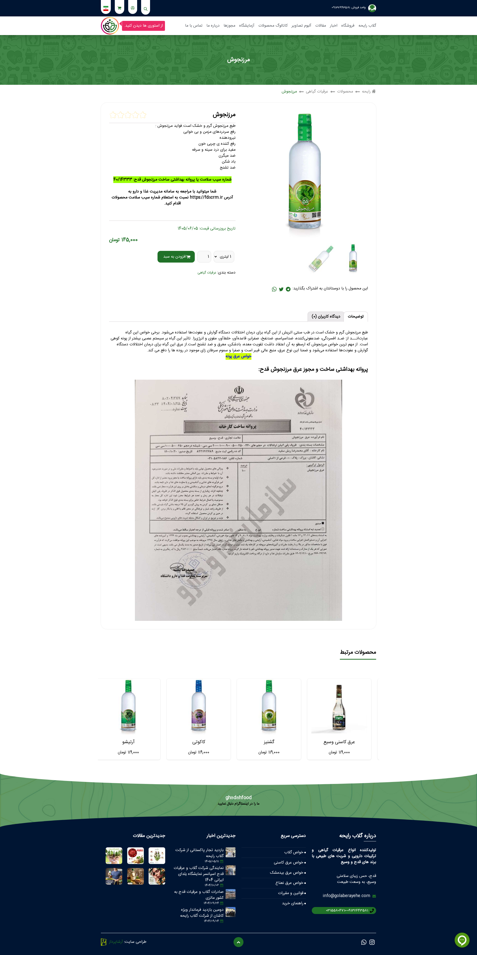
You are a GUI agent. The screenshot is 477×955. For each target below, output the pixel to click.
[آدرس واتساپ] (274, 289)
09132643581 (341, 7)
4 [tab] (251, 769)
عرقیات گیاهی (317, 92)
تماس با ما (193, 25)
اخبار (333, 25)
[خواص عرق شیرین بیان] (135, 876)
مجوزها (229, 25)
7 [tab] (239, 769)
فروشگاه (348, 25)
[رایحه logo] (110, 26)
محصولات (345, 92)
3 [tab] (255, 769)
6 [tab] (243, 769)
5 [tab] (247, 769)
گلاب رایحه (367, 25)
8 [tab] (235, 769)
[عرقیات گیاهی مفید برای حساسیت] (114, 855)
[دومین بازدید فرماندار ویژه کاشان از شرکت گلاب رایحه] (231, 912)
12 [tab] (219, 769)
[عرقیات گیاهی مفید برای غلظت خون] (135, 855)
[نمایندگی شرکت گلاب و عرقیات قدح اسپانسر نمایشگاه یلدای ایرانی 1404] (231, 870)
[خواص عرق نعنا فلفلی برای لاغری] (114, 876)
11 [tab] (223, 769)
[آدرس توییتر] (281, 289)
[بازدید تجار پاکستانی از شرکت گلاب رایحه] (231, 852)
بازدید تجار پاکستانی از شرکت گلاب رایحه (199, 853)
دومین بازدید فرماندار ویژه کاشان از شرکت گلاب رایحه (202, 913)
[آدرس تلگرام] (288, 289)
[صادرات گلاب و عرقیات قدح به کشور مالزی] (231, 894)
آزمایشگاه (246, 25)
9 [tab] (231, 769)
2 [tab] (259, 769)
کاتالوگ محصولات (273, 25)
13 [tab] (215, 769)
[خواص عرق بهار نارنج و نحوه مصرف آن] (157, 876)
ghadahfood (239, 798)
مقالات (320, 25)
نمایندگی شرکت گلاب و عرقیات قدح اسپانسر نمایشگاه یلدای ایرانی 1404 (199, 874)
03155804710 (336, 910)
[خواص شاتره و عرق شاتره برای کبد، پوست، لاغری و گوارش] (157, 855)
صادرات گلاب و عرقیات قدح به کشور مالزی (199, 895)
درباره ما (213, 25)
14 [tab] (211, 769)
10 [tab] (227, 769)
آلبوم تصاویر (301, 25)
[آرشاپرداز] (104, 942)
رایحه (366, 92)
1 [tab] (263, 769)
